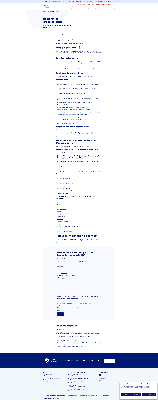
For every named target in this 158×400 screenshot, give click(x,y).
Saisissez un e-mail (61, 271)
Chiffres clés (60, 219)
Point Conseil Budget (72, 379)
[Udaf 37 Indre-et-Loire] (46, 6)
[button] (155, 383)
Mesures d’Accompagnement (73, 375)
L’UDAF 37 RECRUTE (100, 4)
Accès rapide (102, 378)
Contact (59, 211)
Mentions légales (147, 397)
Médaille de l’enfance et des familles (75, 383)
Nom (58, 261)
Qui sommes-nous (61, 204)
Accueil (44, 11)
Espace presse (60, 214)
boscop (81, 61)
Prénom (81, 261)
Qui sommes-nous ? (47, 374)
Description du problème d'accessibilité (66, 275)
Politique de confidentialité (139, 397)
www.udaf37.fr (62, 51)
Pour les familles (109, 1)
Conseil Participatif (71, 382)
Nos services (111, 8)
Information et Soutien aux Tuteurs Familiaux (77, 378)
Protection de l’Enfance (72, 377)
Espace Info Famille (71, 385)
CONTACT (109, 4)
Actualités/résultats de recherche (64, 206)
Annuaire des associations (63, 221)
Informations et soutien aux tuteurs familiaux (67, 226)
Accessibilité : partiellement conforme (102, 395)
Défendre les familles (84, 1)
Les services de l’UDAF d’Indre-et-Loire (77, 372)
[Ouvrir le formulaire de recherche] (114, 4)
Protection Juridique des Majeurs (74, 374)
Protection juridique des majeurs (64, 231)
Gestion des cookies (83, 395)
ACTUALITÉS (91, 4)
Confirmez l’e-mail (83, 271)
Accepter (125, 394)
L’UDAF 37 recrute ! (103, 380)
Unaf (63, 1)
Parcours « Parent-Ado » (72, 388)
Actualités (45, 381)
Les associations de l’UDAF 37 (98, 8)
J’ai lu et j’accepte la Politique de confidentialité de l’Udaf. (70, 307)
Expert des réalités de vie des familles (51, 378)
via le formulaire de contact (83, 336)
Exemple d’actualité (61, 209)
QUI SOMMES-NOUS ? (81, 4)
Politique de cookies (130, 397)
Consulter (59, 310)
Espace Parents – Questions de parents (76, 386)
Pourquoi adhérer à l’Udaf (62, 224)
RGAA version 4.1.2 (66, 52)
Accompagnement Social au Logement (76, 381)
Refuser (136, 394)
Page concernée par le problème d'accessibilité (67, 298)
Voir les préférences (149, 394)
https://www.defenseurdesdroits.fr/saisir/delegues (68, 340)
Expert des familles (83, 8)
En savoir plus (109, 361)
